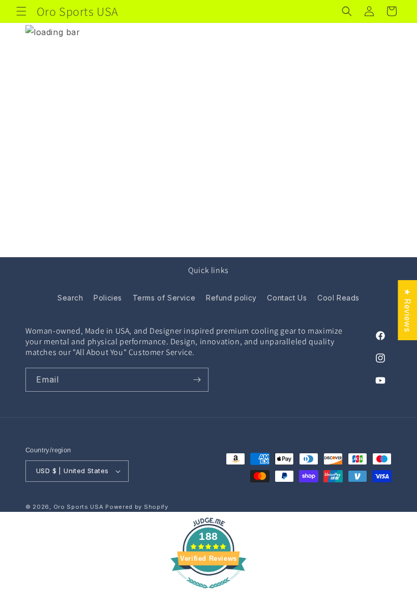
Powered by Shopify (136, 506)
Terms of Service (164, 297)
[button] (21, 11)
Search (70, 297)
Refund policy (231, 297)
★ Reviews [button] (407, 310)
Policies (108, 297)
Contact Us (287, 297)
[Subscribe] (197, 380)
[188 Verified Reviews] (208, 593)
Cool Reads (338, 297)
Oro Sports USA (78, 506)
